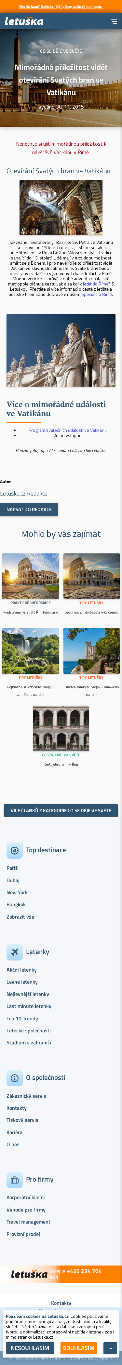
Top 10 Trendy (22, 1018)
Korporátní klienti (26, 1197)
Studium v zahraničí (29, 1042)
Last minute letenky (29, 1006)
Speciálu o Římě (96, 294)
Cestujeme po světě (61, 755)
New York (17, 892)
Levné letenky (22, 982)
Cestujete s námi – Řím (61, 764)
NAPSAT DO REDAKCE (29, 509)
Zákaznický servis (26, 1096)
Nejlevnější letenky (28, 994)
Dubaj (13, 880)
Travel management (28, 1222)
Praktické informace (30, 603)
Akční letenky (22, 970)
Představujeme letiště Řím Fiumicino (30, 612)
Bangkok (16, 904)
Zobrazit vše (20, 917)
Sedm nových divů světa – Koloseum (91, 612)
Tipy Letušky (91, 603)
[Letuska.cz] (24, 21)
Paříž (12, 868)
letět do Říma (95, 283)
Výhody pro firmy (26, 1209)
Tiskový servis (22, 1120)
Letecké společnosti (29, 1030)
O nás (13, 1144)
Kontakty (17, 1108)
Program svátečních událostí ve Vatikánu (68, 430)
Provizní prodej (23, 1234)
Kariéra (14, 1132)
